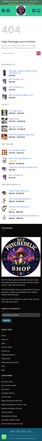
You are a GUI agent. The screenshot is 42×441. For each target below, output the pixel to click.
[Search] (8, 10)
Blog (3, 370)
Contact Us (5, 351)
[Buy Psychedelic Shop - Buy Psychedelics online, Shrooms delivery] (21, 10)
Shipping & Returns (8, 355)
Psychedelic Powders (9, 416)
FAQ (2, 366)
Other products (7, 412)
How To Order (6, 347)
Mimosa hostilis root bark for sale (13, 405)
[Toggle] (40, 343)
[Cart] (38, 10)
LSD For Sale (6, 397)
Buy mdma (5, 389)
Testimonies (5, 359)
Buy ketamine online (8, 385)
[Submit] (39, 53)
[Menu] (3, 10)
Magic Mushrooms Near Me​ (11, 401)
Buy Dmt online (7, 382)
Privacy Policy (31, 435)
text (38, 435)
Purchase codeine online (10, 420)
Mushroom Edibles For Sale (11, 408)
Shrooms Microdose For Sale (12, 424)
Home (3, 336)
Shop (3, 343)
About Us (4, 339)
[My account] (34, 10)
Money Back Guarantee (10, 362)
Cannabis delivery (8, 393)
